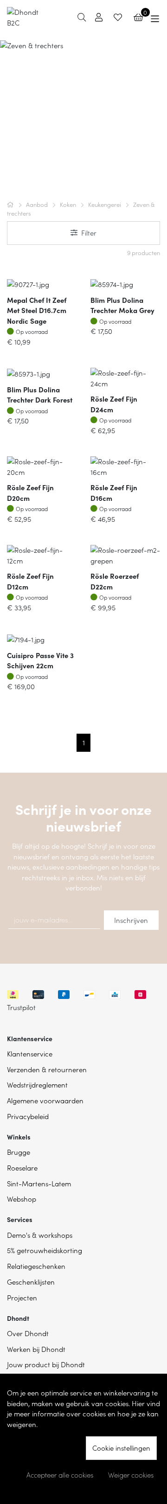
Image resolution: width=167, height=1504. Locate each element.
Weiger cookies (131, 1474)
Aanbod (37, 204)
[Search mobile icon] (81, 17)
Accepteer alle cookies (59, 1474)
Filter (88, 232)
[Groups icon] (155, 17)
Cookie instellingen (121, 1448)
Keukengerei (105, 204)
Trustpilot (21, 1007)
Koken (68, 204)
